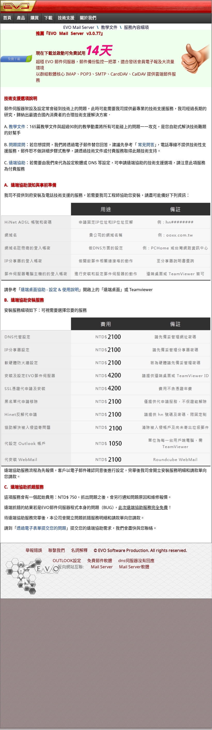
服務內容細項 (136, 27)
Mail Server (102, 567)
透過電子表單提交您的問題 (41, 528)
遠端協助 (17, 163)
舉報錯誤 (34, 550)
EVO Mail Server (79, 27)
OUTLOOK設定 (67, 560)
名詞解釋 (79, 550)
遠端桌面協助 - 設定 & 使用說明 (50, 289)
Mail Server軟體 (134, 567)
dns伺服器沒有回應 (136, 560)
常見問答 (146, 144)
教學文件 (109, 27)
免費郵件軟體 (99, 560)
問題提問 (17, 144)
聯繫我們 (56, 550)
